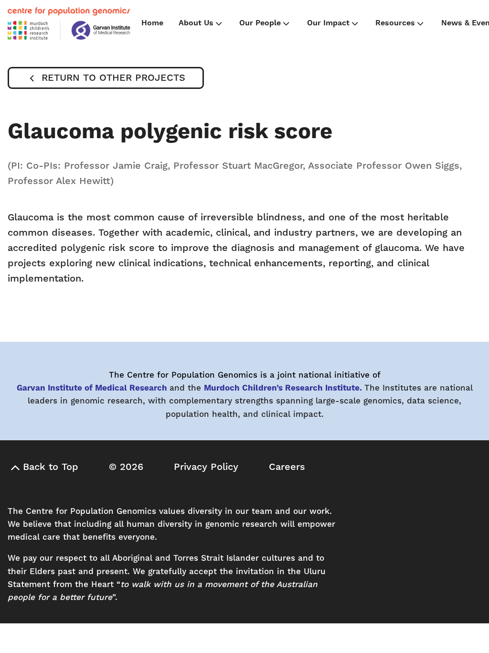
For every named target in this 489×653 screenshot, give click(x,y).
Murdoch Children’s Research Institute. (283, 388)
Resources (395, 23)
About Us (196, 23)
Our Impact (328, 23)
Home (152, 23)
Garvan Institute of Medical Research (92, 388)
